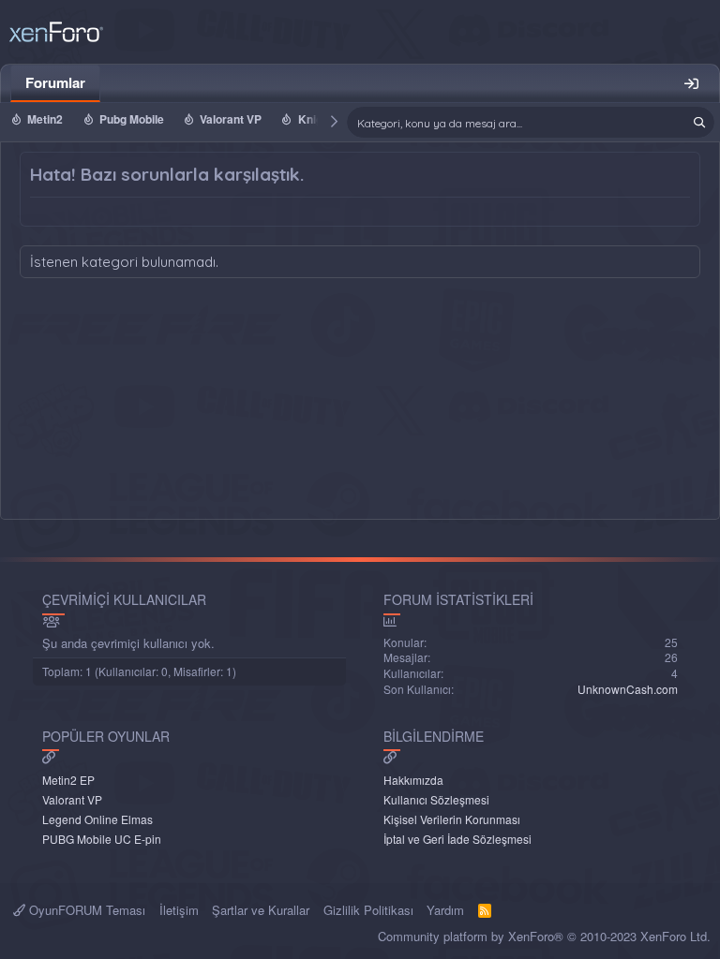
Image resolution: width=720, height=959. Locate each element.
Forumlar (55, 82)
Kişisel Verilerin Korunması (451, 819)
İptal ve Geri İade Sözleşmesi (457, 839)
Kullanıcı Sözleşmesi (436, 799)
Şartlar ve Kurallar (260, 910)
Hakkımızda (413, 780)
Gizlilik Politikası (368, 910)
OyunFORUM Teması (85, 910)
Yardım (445, 910)
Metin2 (45, 119)
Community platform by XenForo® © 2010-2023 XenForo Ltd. (544, 936)
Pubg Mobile (131, 119)
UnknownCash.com (628, 689)
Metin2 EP (68, 780)
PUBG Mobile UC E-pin (101, 839)
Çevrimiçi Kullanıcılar (124, 599)
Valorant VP (231, 119)
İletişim (179, 910)
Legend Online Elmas (97, 819)
